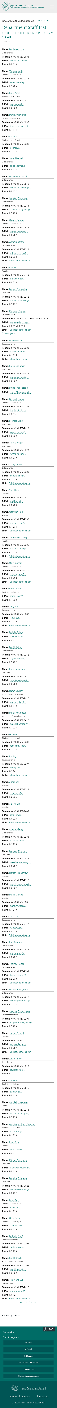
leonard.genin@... (18, 432)
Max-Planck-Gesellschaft (28, 1363)
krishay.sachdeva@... (20, 1167)
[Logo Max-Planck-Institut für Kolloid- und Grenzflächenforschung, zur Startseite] (23, 6)
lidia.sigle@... (16, 1207)
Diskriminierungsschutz (28, 1376)
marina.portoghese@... (21, 1000)
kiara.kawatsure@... (19, 680)
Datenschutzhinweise (19, 1396)
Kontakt (8, 1332)
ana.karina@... (17, 1131)
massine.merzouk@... (20, 862)
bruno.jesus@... (17, 596)
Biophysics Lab (11, 333)
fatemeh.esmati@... (19, 377)
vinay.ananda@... (18, 82)
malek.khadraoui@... (20, 724)
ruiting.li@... (15, 767)
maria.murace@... (18, 906)
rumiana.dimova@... (19, 322)
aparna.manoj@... (18, 840)
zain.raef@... (16, 1091)
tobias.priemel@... (18, 1044)
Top (51, 1329)
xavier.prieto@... (17, 1070)
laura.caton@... (17, 278)
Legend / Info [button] (10, 1315)
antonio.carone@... (19, 253)
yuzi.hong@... (16, 501)
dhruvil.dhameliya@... (20, 300)
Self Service (28, 1356)
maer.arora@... (17, 104)
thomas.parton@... (19, 975)
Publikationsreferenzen (20, 260)
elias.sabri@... (16, 1149)
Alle (9, 37)
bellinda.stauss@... (19, 1247)
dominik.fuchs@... (18, 410)
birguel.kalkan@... (18, 658)
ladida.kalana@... (18, 636)
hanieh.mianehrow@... (21, 884)
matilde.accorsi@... (19, 60)
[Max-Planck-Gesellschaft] (16, 1388)
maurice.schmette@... (20, 1189)
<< (21, 1302)
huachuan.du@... (18, 351)
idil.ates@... (15, 148)
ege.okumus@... (17, 953)
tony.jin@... (15, 618)
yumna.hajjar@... (18, 454)
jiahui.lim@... (16, 815)
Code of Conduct (28, 1369)
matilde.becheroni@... (20, 187)
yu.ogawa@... (16, 927)
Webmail (28, 1349)
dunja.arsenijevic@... (20, 126)
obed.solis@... (16, 1225)
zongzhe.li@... (16, 793)
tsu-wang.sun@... (18, 1291)
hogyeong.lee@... (18, 745)
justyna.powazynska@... (21, 1022)
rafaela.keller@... (18, 702)
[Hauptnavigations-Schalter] (52, 7)
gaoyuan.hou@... (18, 523)
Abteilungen (10, 1337)
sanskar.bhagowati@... (21, 209)
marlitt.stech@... (18, 1269)
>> (34, 1302)
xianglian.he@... (17, 475)
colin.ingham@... (18, 574)
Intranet (28, 1343)
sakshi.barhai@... (18, 166)
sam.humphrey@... (19, 548)
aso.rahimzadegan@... (21, 1113)
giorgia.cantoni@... (19, 231)
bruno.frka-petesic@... (20, 392)
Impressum (42, 1396)
